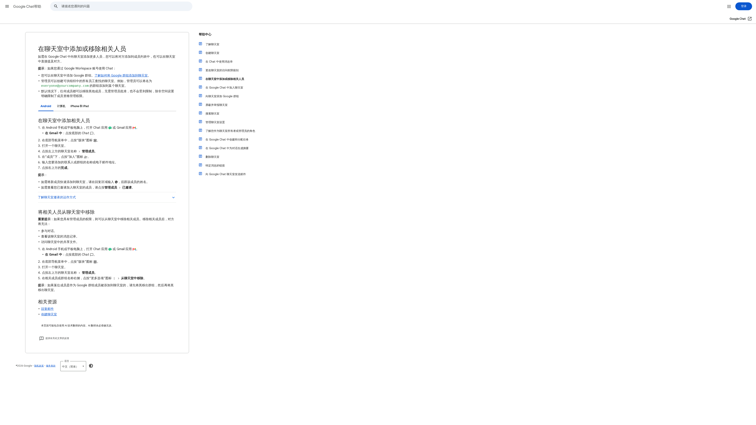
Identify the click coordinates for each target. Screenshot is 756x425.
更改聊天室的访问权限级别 (222, 70)
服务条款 (51, 365)
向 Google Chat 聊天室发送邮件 (226, 174)
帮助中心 (205, 34)
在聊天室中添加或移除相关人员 (225, 79)
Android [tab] (46, 106)
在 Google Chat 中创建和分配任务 (227, 139)
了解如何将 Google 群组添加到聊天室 (121, 76)
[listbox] (73, 366)
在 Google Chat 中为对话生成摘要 (227, 148)
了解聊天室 (212, 44)
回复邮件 (47, 309)
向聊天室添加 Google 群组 (222, 96)
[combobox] (126, 6)
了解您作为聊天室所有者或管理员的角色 (230, 131)
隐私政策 (39, 365)
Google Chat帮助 (27, 6)
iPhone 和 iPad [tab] (79, 106)
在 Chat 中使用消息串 (219, 61)
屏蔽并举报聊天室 (217, 105)
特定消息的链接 (215, 165)
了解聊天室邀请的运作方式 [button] (57, 197)
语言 (66, 360)
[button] (7, 6)
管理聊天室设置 (215, 122)
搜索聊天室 (212, 113)
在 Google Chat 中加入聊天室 (224, 87)
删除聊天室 (212, 157)
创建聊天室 (49, 314)
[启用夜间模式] (91, 365)
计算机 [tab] (61, 106)
